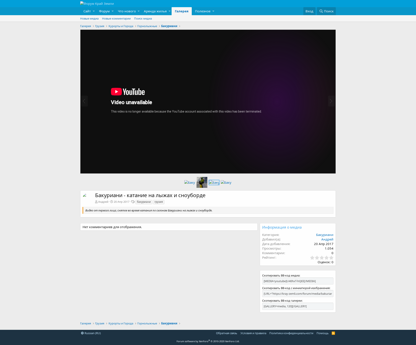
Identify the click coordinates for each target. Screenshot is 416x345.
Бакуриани (324, 234)
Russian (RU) (92, 333)
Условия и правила (253, 333)
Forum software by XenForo (208, 341)
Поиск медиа (143, 18)
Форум (104, 11)
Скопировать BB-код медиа (280, 275)
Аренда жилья (155, 11)
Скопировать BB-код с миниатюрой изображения (296, 288)
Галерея (181, 11)
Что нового (127, 11)
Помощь (323, 333)
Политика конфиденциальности (291, 333)
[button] (88, 11)
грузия (158, 202)
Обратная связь (226, 333)
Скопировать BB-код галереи (282, 300)
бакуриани (144, 202)
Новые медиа (89, 18)
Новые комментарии (116, 18)
